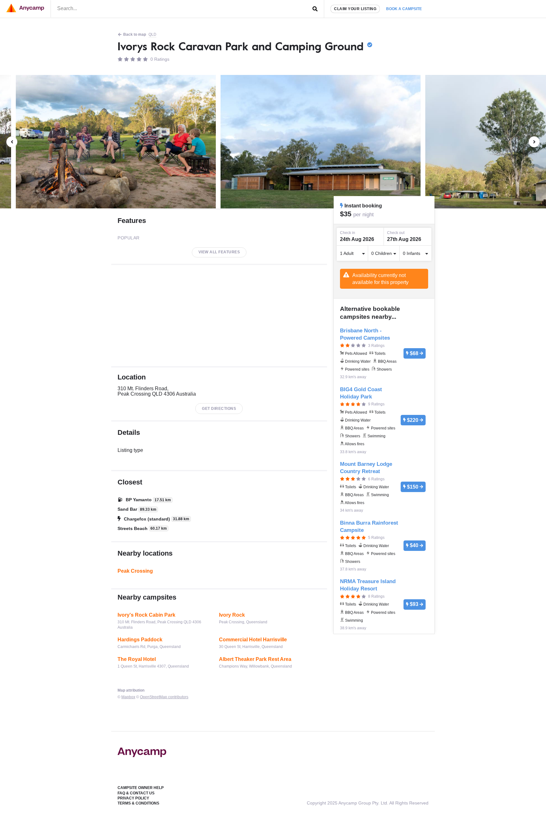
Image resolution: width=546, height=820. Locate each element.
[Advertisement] (219, 315)
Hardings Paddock (140, 639)
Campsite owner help (141, 788)
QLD (152, 34)
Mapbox (128, 697)
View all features (219, 252)
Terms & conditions (138, 803)
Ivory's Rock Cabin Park (146, 615)
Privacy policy (133, 798)
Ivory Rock (232, 615)
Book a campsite (404, 9)
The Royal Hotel (137, 659)
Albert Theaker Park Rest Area (255, 659)
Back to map (134, 34)
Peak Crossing (135, 571)
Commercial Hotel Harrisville (253, 639)
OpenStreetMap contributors (164, 697)
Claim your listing (355, 9)
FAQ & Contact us (136, 793)
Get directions (219, 408)
